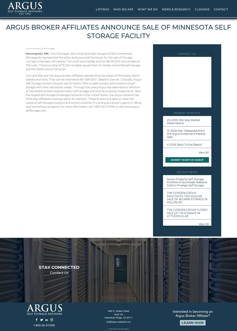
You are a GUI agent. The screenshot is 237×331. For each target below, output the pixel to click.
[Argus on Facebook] (36, 320)
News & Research (176, 9)
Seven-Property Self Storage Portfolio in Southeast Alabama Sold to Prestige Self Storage (187, 182)
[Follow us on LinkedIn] (46, 320)
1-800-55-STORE (44, 325)
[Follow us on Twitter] (41, 320)
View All (204, 152)
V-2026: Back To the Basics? (184, 144)
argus (52, 48)
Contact (221, 9)
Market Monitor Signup (187, 159)
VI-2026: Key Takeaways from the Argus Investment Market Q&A (186, 133)
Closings (202, 9)
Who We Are (123, 9)
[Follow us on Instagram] (51, 320)
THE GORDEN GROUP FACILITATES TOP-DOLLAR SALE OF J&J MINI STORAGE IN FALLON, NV (187, 197)
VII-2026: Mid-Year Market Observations (183, 122)
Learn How (193, 323)
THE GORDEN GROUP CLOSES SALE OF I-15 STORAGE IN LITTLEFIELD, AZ (187, 213)
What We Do (148, 9)
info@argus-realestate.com (118, 321)
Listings (102, 9)
